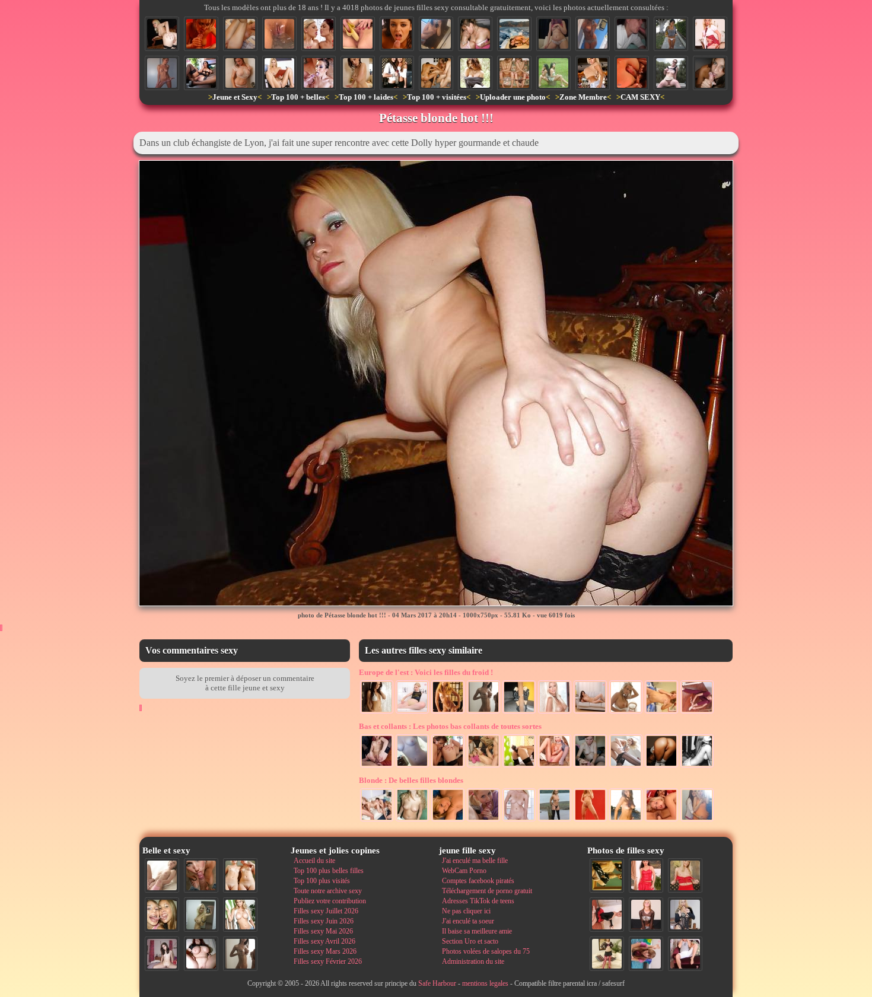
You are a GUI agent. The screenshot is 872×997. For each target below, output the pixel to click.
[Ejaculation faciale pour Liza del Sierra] (397, 34)
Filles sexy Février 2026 (328, 961)
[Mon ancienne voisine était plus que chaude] (607, 914)
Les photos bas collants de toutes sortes (450, 726)
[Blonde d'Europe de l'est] (554, 712)
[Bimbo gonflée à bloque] (592, 73)
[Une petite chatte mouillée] (279, 34)
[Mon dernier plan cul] (646, 954)
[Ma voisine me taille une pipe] (201, 875)
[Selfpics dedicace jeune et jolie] (201, 914)
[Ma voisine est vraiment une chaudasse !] (661, 712)
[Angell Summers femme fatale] (201, 73)
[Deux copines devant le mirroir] (697, 820)
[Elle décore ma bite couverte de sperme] (710, 73)
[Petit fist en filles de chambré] (661, 820)
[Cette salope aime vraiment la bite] (685, 954)
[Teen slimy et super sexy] (554, 766)
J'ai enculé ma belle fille (475, 860)
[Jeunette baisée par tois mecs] (483, 766)
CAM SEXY (640, 97)
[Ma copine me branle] (590, 766)
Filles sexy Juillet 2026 (326, 911)
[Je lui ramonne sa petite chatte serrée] (240, 34)
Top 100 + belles (298, 97)
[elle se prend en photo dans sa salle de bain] (436, 34)
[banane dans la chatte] (358, 34)
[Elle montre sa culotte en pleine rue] (671, 34)
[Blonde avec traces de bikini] (448, 712)
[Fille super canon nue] (240, 914)
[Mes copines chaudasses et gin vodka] (397, 73)
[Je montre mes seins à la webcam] (553, 34)
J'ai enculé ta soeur (468, 921)
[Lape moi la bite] (483, 820)
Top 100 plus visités (322, 881)
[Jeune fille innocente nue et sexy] (162, 875)
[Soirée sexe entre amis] (436, 73)
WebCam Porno (464, 871)
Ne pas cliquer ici (466, 911)
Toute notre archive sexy (328, 891)
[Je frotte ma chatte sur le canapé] (697, 766)
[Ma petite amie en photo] (448, 820)
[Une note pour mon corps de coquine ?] (646, 914)
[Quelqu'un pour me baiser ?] (697, 712)
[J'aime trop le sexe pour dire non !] (590, 712)
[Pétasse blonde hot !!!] (162, 34)
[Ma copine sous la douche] (240, 73)
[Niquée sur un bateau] (514, 34)
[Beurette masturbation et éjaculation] (201, 34)
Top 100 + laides (366, 97)
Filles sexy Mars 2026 (325, 951)
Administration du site (473, 961)
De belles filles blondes (411, 780)
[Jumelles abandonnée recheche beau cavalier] (553, 73)
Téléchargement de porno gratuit (487, 891)
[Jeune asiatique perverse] (519, 766)
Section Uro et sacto (470, 941)
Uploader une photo (513, 97)
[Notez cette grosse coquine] (685, 875)
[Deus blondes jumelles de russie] (519, 712)
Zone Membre (583, 97)
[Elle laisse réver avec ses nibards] (475, 73)
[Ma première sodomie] (376, 766)
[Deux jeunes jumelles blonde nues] (240, 875)
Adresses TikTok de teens (478, 901)
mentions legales (485, 983)
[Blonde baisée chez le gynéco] (519, 820)
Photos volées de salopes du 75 (486, 951)
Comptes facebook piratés (478, 881)
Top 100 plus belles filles (329, 871)
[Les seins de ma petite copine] (412, 820)
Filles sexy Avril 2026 (324, 941)
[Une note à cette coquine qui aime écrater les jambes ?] (279, 73)
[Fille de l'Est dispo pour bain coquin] (412, 712)
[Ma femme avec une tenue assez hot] (646, 875)
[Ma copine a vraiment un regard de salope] (685, 914)
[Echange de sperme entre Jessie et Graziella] (318, 34)
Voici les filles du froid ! (426, 672)
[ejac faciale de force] (318, 73)
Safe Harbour (437, 983)
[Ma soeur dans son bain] (358, 73)
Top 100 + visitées (436, 97)
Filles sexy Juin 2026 (324, 921)
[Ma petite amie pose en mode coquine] (626, 820)
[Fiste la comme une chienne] (448, 766)
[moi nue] (162, 954)
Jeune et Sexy (234, 97)
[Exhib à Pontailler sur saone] (554, 820)
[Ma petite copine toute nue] (162, 73)
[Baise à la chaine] (376, 820)
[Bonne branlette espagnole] (632, 73)
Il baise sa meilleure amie (477, 931)
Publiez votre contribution (330, 901)
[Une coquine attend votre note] (710, 34)
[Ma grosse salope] (201, 954)
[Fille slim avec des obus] (483, 712)
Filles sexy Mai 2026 (323, 931)
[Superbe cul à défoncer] (661, 766)
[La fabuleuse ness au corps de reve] (626, 766)
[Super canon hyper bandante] (626, 712)
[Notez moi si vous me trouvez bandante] (607, 954)
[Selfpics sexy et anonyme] (412, 766)
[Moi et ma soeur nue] (514, 73)
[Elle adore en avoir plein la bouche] (632, 34)
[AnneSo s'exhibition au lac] (671, 73)
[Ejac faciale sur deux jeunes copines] (162, 914)
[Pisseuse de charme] (590, 820)
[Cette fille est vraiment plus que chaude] (607, 875)
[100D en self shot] (592, 34)
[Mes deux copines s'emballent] (475, 34)
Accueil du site (314, 860)
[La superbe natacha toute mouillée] (376, 712)
